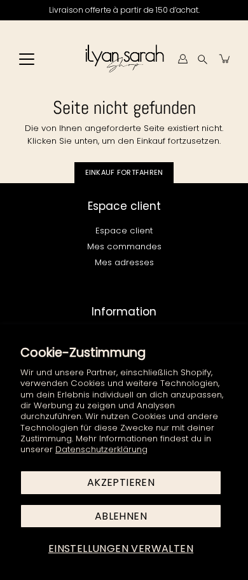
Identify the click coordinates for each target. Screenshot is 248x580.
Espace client (124, 230)
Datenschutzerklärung (101, 449)
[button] (202, 59)
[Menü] (27, 59)
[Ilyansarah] (124, 58)
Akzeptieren (121, 482)
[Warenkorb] (225, 58)
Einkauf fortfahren (124, 172)
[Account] (182, 58)
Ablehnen (121, 516)
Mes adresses (124, 262)
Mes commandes (124, 246)
